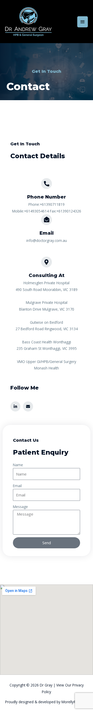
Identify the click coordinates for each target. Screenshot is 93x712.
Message (20, 506)
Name (18, 464)
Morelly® (69, 701)
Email (17, 485)
